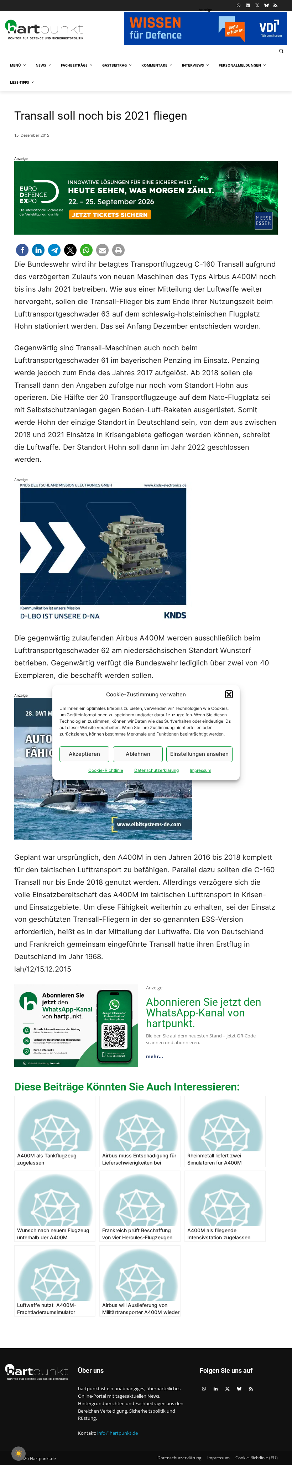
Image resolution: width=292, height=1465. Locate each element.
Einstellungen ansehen (199, 753)
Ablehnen (138, 753)
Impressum (200, 770)
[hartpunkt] (62, 30)
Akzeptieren (84, 753)
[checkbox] (18, 1453)
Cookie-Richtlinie (105, 770)
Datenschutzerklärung (156, 770)
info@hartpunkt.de (117, 1433)
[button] (229, 694)
